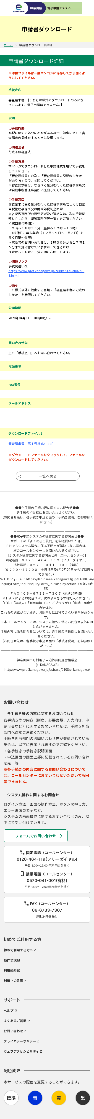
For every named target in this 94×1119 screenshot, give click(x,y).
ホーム (8, 45)
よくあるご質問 (15, 1020)
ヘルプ (8, 1010)
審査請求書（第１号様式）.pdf (30, 443)
